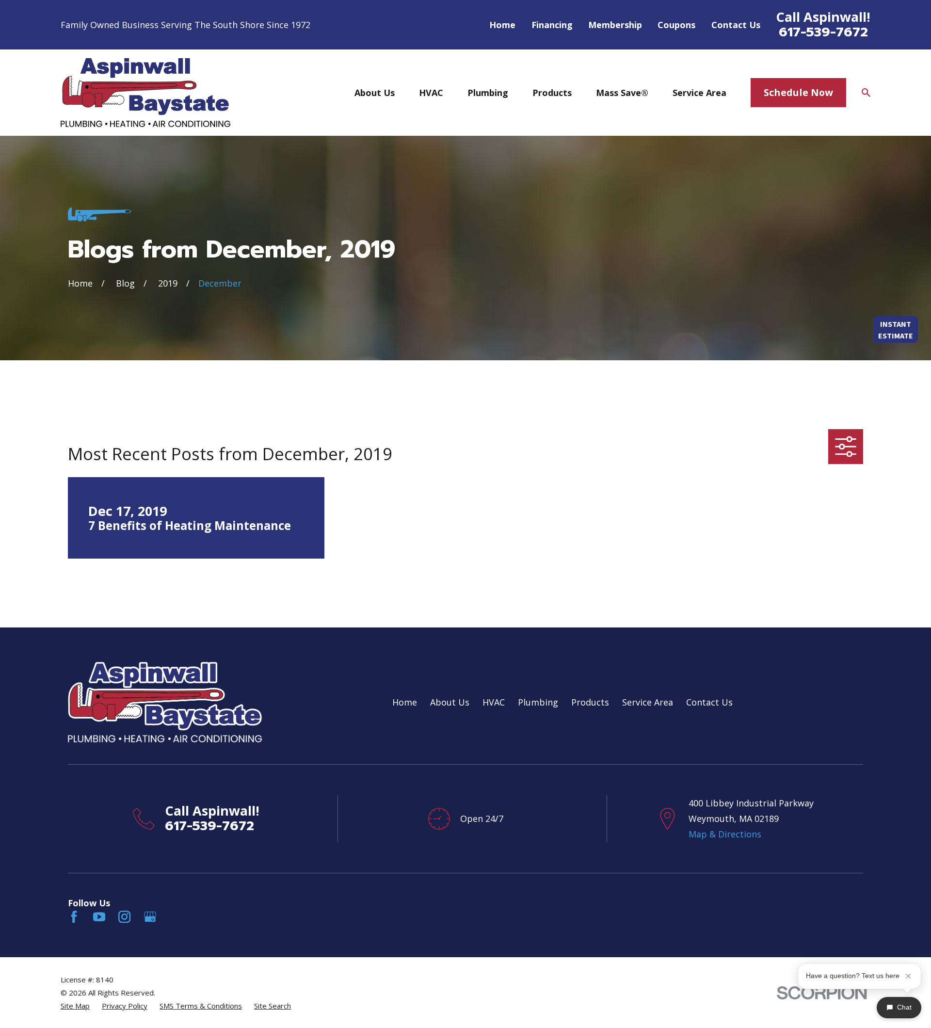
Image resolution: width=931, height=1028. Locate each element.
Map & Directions (725, 834)
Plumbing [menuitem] (487, 92)
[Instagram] (124, 917)
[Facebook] (74, 917)
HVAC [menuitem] (431, 92)
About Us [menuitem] (374, 92)
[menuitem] (75, 1005)
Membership (615, 25)
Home (502, 25)
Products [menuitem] (552, 92)
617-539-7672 (823, 32)
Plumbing (538, 702)
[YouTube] (99, 917)
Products (590, 702)
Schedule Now (798, 92)
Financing (552, 25)
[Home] (145, 92)
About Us (449, 702)
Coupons (676, 25)
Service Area (647, 702)
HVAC (493, 702)
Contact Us (735, 25)
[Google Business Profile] (150, 917)
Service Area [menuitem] (699, 92)
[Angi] (175, 917)
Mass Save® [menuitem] (622, 92)
